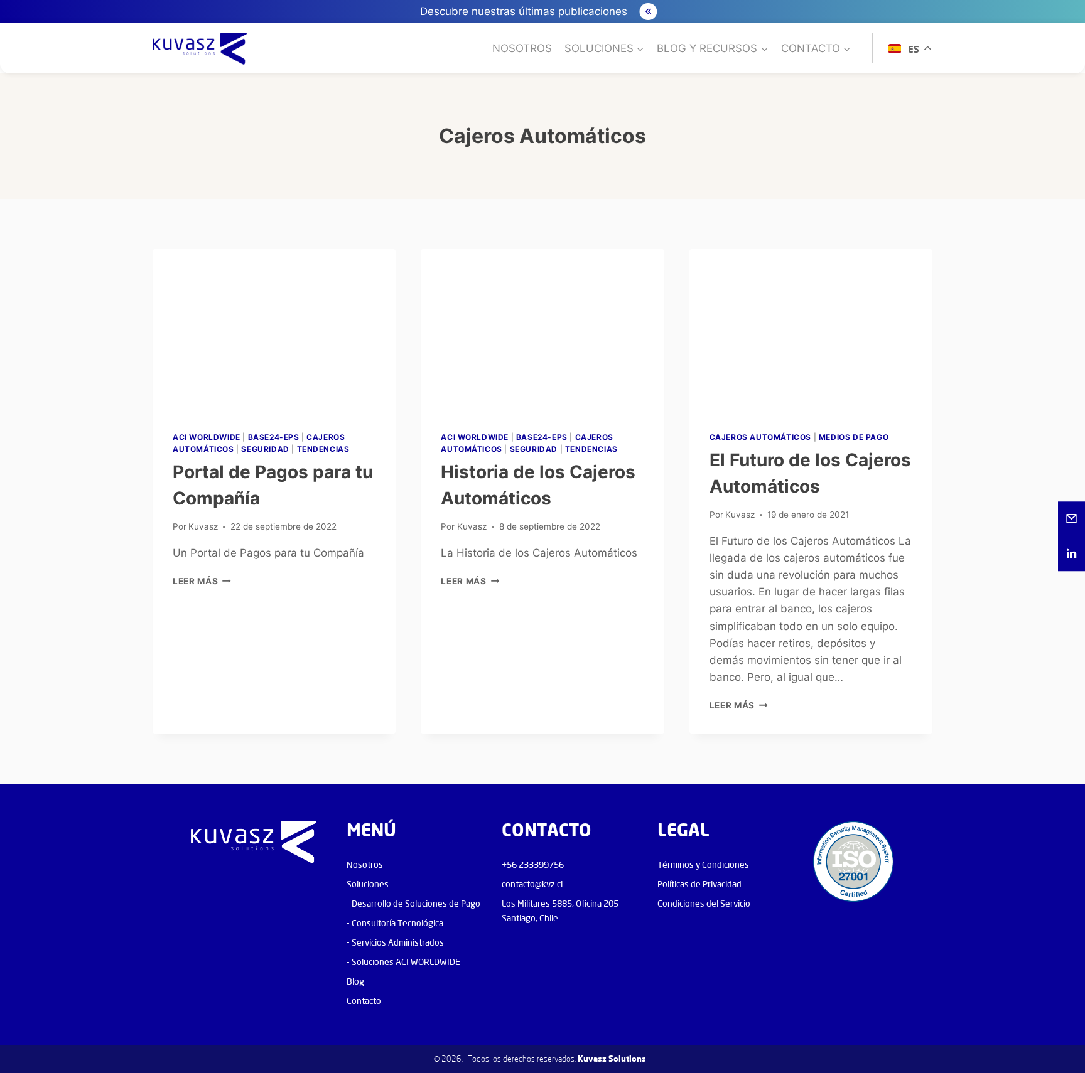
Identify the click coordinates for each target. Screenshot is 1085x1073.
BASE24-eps (274, 437)
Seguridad (265, 449)
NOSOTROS (522, 48)
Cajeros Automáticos (760, 437)
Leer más (202, 581)
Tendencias (323, 449)
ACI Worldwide (206, 437)
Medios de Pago (853, 437)
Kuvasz (203, 526)
